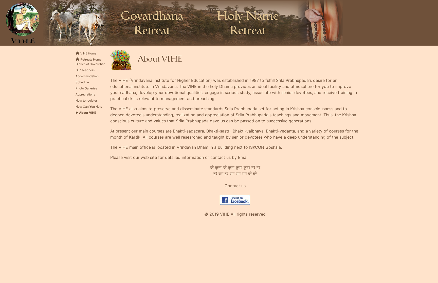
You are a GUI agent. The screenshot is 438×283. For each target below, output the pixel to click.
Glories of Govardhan (90, 64)
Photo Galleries (86, 88)
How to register (86, 100)
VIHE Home (88, 53)
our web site (145, 157)
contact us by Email (229, 157)
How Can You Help (89, 106)
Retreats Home (90, 59)
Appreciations (85, 94)
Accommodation (87, 76)
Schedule (82, 82)
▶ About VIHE (86, 113)
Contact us (235, 185)
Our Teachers (85, 70)
